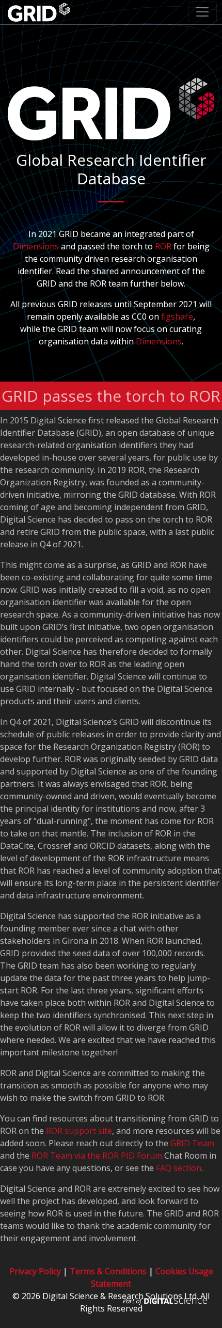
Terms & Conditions (108, 1271)
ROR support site (79, 1130)
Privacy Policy (35, 1271)
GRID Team (192, 1143)
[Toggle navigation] (202, 12)
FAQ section (178, 1168)
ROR (163, 246)
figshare (177, 316)
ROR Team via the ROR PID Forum (96, 1155)
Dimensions (36, 246)
